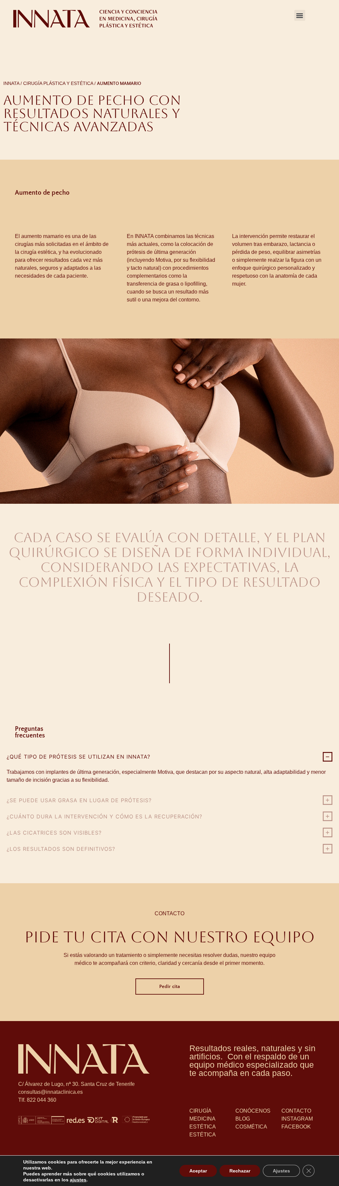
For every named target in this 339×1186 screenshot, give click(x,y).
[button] (299, 15)
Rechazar (239, 1170)
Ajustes (281, 1170)
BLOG (242, 1119)
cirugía (200, 1111)
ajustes (78, 1179)
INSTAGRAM (297, 1119)
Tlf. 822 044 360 (37, 1100)
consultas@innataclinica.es (50, 1092)
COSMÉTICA (251, 1126)
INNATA (11, 83)
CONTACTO (296, 1111)
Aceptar (198, 1170)
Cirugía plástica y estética (58, 83)
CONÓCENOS (252, 1111)
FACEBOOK (296, 1126)
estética (202, 1134)
